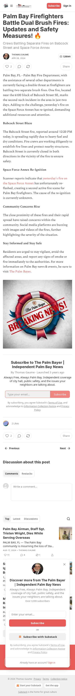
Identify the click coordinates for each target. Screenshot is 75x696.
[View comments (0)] (19, 66)
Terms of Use (57, 645)
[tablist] (18, 473)
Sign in (67, 5)
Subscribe (54, 5)
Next (63, 448)
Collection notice (59, 678)
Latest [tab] (16, 518)
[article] (37, 542)
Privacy (37, 678)
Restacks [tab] (27, 473)
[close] (64, 564)
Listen (67, 56)
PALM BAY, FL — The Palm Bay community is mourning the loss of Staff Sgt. (28, 544)
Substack (22, 691)
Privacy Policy (39, 652)
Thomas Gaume (20, 54)
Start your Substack (30, 685)
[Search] (68, 518)
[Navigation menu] (8, 5)
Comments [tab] (11, 473)
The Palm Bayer (20, 271)
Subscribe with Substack (40, 637)
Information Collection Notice (49, 648)
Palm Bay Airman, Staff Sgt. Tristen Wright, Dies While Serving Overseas (24, 533)
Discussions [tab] (31, 518)
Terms (46, 678)
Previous (14, 448)
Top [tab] (7, 518)
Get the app (52, 685)
